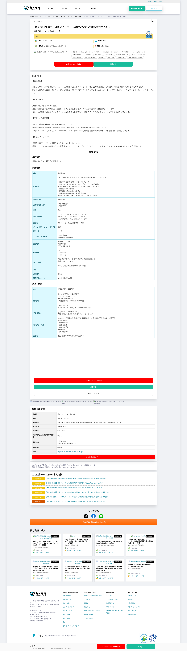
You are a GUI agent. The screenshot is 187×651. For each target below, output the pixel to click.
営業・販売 (66, 614)
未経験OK (87, 599)
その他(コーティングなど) (71, 626)
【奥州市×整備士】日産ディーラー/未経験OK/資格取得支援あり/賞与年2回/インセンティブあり (75, 487)
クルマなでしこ (111, 595)
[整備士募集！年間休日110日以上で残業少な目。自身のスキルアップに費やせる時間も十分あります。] (46, 563)
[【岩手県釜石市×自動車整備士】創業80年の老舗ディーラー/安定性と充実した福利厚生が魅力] (109, 563)
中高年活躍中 (88, 614)
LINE (101, 516)
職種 (98, 46)
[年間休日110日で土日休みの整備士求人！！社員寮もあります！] (141, 562)
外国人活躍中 (88, 618)
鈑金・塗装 (66, 603)
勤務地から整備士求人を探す (93, 595)
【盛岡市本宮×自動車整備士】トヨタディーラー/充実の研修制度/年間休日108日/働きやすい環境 (140, 541)
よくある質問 (92, 8)
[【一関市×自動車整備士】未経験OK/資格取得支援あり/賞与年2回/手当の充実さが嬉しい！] (78, 563)
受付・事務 (66, 618)
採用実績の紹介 (111, 603)
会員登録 (136, 8)
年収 (40, 40)
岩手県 (63, 16)
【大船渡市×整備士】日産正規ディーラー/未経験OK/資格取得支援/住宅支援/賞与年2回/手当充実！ (76, 497)
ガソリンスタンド (68, 607)
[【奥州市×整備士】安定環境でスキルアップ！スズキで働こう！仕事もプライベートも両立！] (78, 536)
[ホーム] (38, 595)
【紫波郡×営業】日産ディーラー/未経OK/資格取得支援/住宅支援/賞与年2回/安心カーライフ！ (75, 501)
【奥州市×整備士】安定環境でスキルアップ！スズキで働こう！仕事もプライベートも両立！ (77, 541)
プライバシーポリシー (135, 607)
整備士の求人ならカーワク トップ (40, 16)
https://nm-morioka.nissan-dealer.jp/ (70, 452)
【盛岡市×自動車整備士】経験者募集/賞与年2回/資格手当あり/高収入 (109, 542)
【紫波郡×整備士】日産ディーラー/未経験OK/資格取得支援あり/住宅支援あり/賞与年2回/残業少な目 (77, 492)
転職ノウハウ (78, 8)
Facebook (93, 516)
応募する (113, 64)
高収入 (86, 603)
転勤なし (87, 607)
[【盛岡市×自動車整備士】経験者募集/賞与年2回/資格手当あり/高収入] (109, 537)
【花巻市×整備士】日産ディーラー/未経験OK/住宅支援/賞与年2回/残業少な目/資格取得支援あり (76, 478)
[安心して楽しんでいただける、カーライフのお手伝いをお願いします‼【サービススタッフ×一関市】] (46, 537)
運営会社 (130, 599)
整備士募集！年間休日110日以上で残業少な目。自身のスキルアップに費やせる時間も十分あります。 (45, 568)
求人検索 (55, 16)
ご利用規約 (131, 603)
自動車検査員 (67, 599)
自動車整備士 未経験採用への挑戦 (114, 611)
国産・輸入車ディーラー (92, 611)
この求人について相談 (74, 64)
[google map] (93, 358)
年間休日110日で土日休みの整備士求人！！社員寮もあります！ (139, 565)
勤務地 (41, 46)
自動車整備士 (79, 16)
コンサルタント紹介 (112, 599)
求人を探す (51, 8)
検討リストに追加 (93, 393)
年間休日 (101, 40)
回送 (64, 622)
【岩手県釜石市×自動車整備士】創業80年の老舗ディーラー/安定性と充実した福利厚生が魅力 (109, 568)
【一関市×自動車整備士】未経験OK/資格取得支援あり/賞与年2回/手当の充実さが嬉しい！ (78, 568)
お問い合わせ (132, 614)
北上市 (70, 16)
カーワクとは (65, 8)
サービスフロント (68, 611)
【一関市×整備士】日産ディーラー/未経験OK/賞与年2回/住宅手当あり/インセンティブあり (74, 483)
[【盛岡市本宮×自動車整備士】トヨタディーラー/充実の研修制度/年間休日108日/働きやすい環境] (141, 536)
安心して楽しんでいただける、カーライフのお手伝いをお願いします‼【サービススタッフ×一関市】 (45, 543)
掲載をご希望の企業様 (155, 1)
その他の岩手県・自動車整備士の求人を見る (93, 522)
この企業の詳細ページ (93, 457)
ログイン (154, 8)
